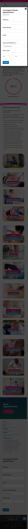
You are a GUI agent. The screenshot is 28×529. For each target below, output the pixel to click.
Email (5, 35)
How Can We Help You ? (9, 43)
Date (4, 56)
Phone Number (7, 27)
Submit (6, 62)
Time (16, 56)
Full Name (6, 19)
